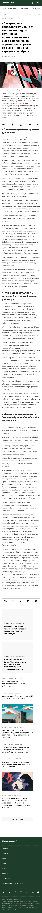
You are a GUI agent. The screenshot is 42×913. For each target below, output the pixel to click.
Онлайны (5, 853)
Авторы (4, 858)
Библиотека (12, 9)
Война (4, 9)
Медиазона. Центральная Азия (12, 883)
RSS (4, 868)
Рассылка (5, 873)
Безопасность (23, 9)
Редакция (5, 848)
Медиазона (6, 878)
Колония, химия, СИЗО (8, 56)
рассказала (19, 103)
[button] (37, 3)
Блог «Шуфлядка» (7, 18)
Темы (4, 863)
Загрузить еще (17, 819)
